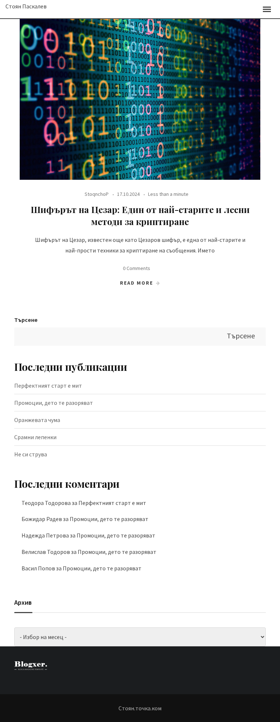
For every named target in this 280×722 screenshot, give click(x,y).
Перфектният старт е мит (48, 385)
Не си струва (30, 454)
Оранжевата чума (37, 419)
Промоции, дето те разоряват (53, 402)
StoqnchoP (97, 194)
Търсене (26, 319)
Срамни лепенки (35, 437)
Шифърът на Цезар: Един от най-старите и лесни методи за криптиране (140, 216)
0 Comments (136, 268)
